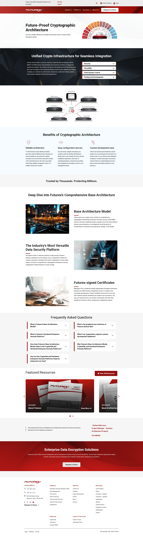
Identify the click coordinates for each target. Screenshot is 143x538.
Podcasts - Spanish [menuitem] (101, 496)
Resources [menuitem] (99, 485)
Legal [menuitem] (26, 531)
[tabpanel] (60, 395)
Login (117, 3)
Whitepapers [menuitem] (99, 510)
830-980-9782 (31, 489)
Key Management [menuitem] (55, 491)
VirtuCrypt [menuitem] (53, 522)
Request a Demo (71, 465)
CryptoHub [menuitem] (53, 519)
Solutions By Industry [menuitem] (56, 502)
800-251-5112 (31, 492)
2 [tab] (73, 416)
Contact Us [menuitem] (76, 488)
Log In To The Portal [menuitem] (79, 516)
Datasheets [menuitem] (99, 499)
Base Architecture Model (113, 408)
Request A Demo (110, 10)
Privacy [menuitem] (37, 531)
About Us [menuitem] (75, 485)
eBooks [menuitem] (98, 502)
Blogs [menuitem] (97, 491)
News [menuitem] (74, 499)
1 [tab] (70, 416)
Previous (24, 396)
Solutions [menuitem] (53, 485)
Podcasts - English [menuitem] (101, 494)
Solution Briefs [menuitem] (100, 504)
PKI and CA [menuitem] (53, 494)
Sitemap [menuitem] (31, 531)
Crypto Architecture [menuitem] (78, 494)
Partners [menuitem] (75, 491)
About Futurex (34, 408)
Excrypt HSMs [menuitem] (54, 525)
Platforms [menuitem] (53, 516)
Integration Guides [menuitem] (101, 507)
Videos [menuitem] (98, 512)
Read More (85, 408)
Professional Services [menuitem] (56, 499)
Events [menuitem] (75, 496)
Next (118, 396)
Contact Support (107, 3)
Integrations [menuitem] (53, 504)
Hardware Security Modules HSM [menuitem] (59, 488)
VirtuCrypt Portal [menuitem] (77, 522)
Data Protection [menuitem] (54, 496)
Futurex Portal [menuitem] (77, 519)
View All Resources (107, 373)
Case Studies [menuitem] (100, 488)
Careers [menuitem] (75, 502)
